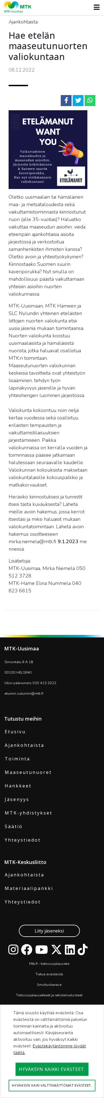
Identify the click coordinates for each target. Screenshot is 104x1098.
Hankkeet (18, 786)
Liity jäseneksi (49, 931)
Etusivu (15, 732)
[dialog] (52, 1051)
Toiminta (17, 759)
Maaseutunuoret (28, 772)
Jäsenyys (17, 799)
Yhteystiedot (23, 840)
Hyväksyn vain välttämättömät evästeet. (52, 1085)
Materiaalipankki (29, 888)
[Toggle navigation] (95, 7)
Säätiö (14, 826)
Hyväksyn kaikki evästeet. (52, 1069)
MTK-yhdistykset (28, 813)
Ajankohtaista (24, 745)
